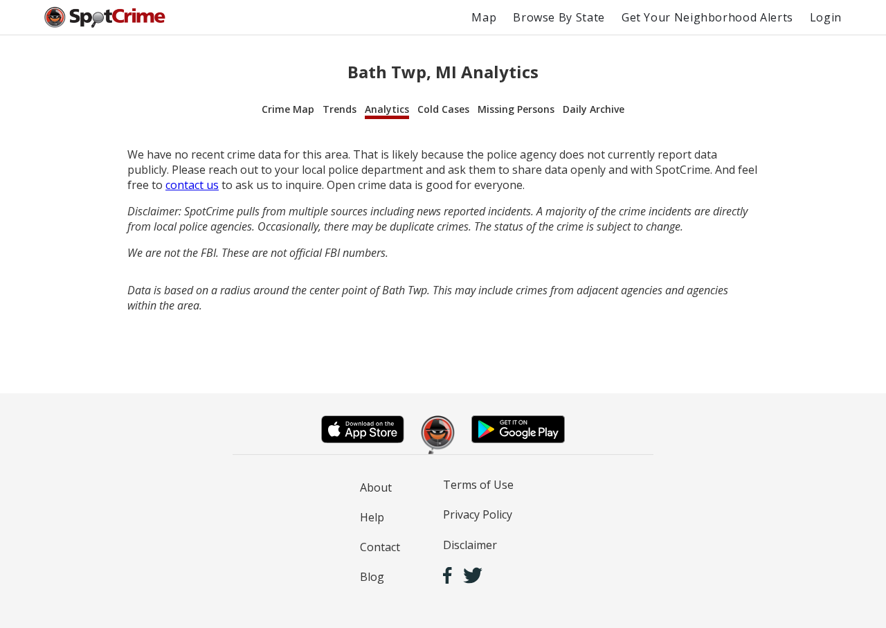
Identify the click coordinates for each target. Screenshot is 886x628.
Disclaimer (470, 545)
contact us (192, 184)
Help (372, 517)
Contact (380, 547)
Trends (339, 109)
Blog (372, 576)
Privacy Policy (477, 514)
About (376, 487)
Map (483, 17)
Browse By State (559, 17)
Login (826, 17)
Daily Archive (593, 109)
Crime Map (288, 109)
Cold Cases (443, 109)
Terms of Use (478, 484)
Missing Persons (516, 109)
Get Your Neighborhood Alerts (707, 17)
